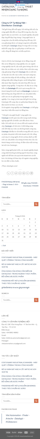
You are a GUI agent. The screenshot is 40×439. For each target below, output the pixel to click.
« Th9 (4, 246)
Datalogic (13, 46)
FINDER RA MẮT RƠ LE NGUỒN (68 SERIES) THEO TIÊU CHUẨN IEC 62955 (19, 282)
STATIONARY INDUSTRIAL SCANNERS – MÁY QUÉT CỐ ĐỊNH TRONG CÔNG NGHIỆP (19, 258)
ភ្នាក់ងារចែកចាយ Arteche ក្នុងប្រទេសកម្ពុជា (15, 287)
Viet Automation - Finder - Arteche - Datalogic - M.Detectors (17, 418)
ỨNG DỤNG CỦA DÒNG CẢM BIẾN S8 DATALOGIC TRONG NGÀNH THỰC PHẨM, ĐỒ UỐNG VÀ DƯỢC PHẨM (19, 273)
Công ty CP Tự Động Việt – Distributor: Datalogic (14, 24)
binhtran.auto (23, 15)
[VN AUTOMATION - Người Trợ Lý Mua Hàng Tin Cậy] (20, 5)
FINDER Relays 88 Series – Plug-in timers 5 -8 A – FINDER (11, 184)
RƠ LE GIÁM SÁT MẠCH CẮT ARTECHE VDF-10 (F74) (19, 265)
